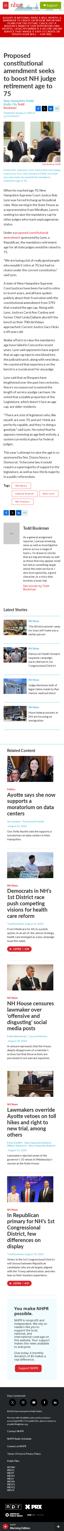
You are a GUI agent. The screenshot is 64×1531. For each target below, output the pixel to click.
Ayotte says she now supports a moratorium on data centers (31, 804)
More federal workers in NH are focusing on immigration (43, 716)
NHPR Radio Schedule (19, 1438)
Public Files (13, 1461)
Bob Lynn (49, 493)
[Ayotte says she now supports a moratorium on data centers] (30, 769)
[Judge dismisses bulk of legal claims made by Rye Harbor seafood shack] (15, 686)
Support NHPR (28, 1368)
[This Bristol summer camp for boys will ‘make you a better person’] (15, 627)
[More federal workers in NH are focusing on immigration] (15, 713)
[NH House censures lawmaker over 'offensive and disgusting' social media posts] (30, 977)
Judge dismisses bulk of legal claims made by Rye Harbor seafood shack (43, 689)
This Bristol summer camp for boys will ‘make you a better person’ (44, 630)
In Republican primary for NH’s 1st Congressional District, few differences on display (31, 1230)
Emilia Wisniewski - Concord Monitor (27, 1036)
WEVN (11, 1481)
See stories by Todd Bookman (36, 587)
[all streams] (59, 1526)
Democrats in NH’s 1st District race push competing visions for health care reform (29, 903)
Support (52, 5)
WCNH (11, 1467)
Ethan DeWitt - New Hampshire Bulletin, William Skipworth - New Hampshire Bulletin (31, 1144)
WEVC (11, 1470)
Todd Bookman (14, 106)
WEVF (10, 1473)
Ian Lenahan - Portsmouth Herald (25, 821)
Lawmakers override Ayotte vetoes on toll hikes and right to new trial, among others (31, 1122)
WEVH (11, 1475)
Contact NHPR (15, 1431)
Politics (11, 789)
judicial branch (24, 493)
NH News (21, 485)
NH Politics (22, 501)
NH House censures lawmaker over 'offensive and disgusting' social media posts (30, 1015)
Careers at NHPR (16, 1446)
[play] (5, 1526)
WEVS (10, 1490)
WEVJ (10, 1478)
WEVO (11, 1484)
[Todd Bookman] (12, 533)
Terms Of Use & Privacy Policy (24, 1453)
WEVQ (11, 1487)
